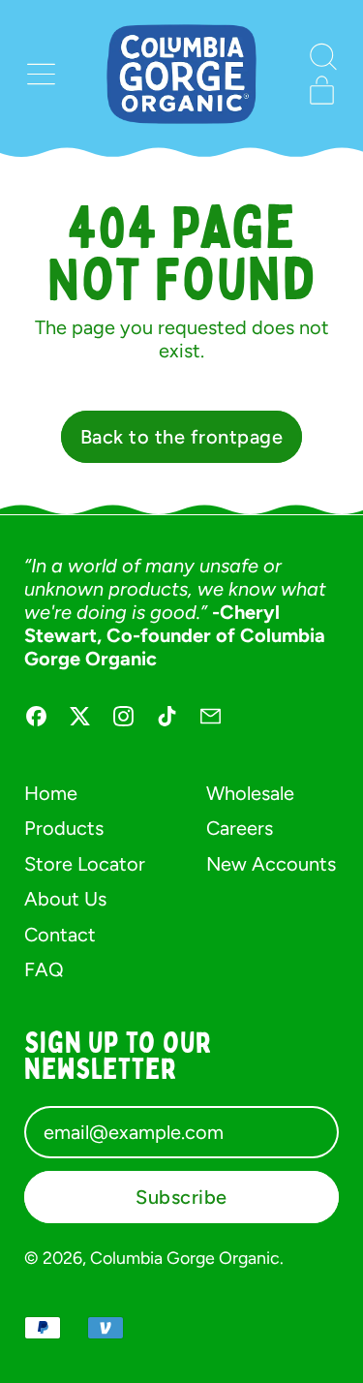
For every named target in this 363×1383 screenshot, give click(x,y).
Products (64, 828)
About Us (65, 898)
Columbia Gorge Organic (185, 1257)
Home (50, 793)
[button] (322, 57)
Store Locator (84, 864)
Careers (239, 828)
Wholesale (250, 793)
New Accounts (271, 864)
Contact (60, 934)
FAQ (44, 969)
